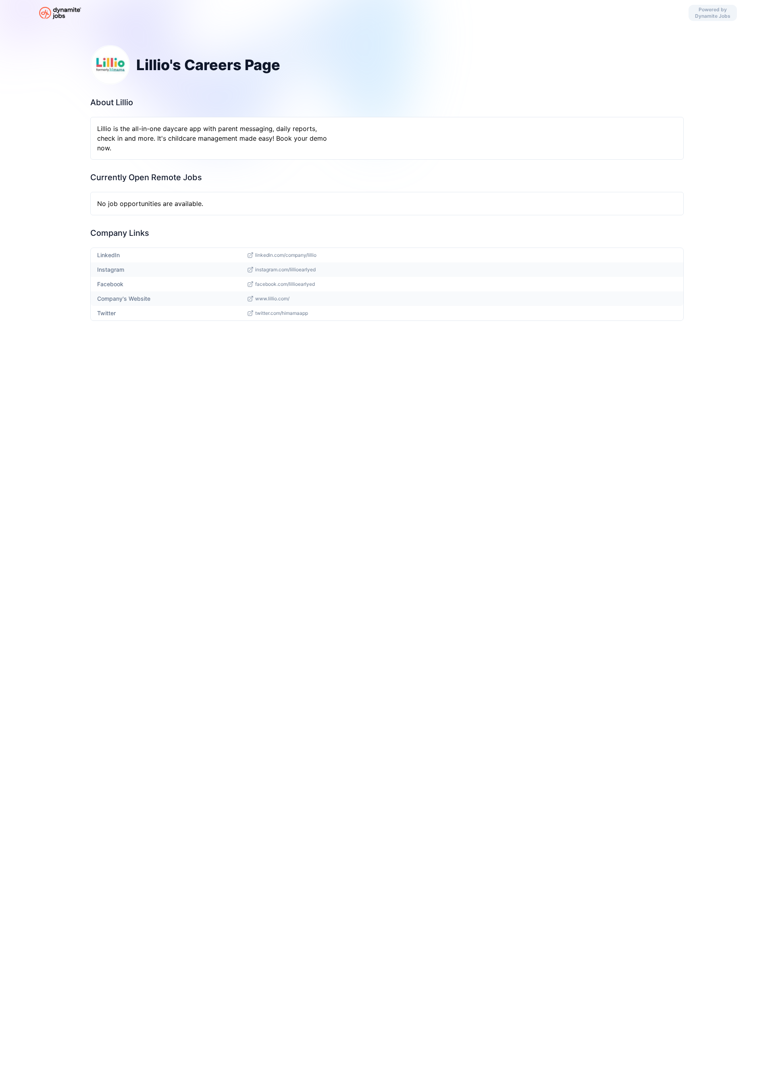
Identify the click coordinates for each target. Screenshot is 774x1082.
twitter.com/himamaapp (281, 313)
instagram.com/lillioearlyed (285, 269)
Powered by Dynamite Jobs (712, 12)
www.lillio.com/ (272, 298)
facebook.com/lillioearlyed (285, 284)
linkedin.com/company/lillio (285, 255)
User (371, 12)
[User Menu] (402, 13)
